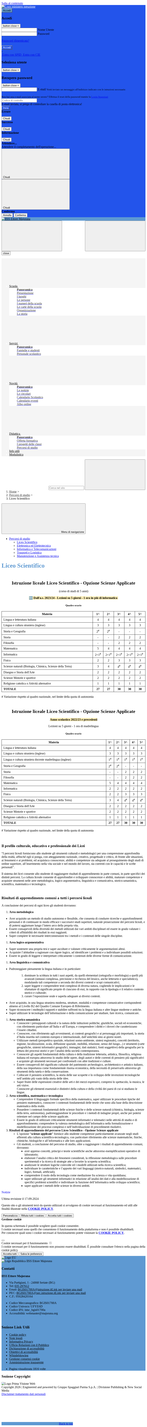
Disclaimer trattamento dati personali (24, 1394)
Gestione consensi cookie (24, 1358)
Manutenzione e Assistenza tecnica (38, 556)
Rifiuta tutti (32, 1215)
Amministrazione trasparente (26, 1362)
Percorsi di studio (19, 495)
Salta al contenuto (12, 3)
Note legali (15, 1338)
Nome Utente (46, 29)
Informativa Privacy (21, 1341)
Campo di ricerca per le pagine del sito (25, 487)
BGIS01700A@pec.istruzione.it (51, 1293)
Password (43, 33)
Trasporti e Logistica (29, 552)
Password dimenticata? (15, 40)
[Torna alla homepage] (73, 219)
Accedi (7, 10)
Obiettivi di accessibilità (23, 1352)
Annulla (7, 215)
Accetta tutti (60, 1215)
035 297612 (22, 1286)
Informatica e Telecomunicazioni (36, 549)
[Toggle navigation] (32, 236)
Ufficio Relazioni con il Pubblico (29, 1345)
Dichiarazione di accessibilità (26, 1348)
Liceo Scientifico (27, 542)
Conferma (20, 215)
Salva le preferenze (31, 1253)
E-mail (42, 89)
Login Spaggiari (99, 96)
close (6, 253)
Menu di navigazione (72, 532)
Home (13, 491)
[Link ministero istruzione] (18, 6)
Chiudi (6, 118)
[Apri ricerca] (115, 236)
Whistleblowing (18, 1355)
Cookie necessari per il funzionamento (25, 1243)
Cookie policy (17, 1334)
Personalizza (10, 1215)
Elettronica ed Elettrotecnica (34, 545)
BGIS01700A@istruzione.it (50, 1289)
